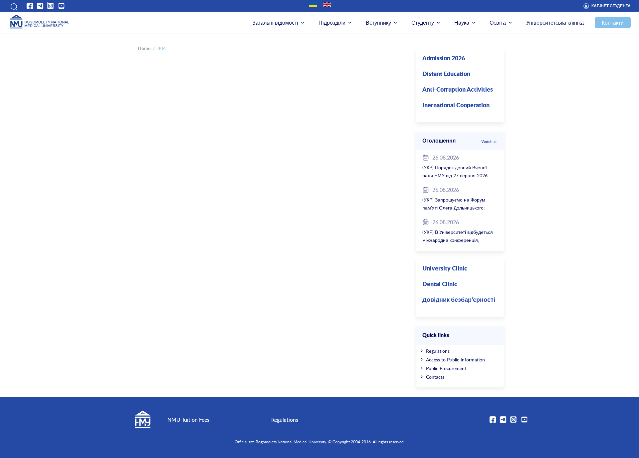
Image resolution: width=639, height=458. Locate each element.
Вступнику (378, 22)
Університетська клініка (555, 22)
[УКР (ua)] (313, 4)
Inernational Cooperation (456, 106)
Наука (461, 22)
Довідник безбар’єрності (458, 300)
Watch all (489, 141)
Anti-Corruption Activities (457, 90)
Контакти (613, 22)
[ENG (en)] (326, 4)
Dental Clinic (439, 284)
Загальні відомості (275, 22)
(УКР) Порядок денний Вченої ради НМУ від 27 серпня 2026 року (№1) (455, 175)
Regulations (438, 351)
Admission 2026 (443, 59)
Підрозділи (332, 22)
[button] (13, 5)
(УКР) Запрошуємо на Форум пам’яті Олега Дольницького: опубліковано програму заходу (455, 208)
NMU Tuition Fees (188, 419)
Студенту (422, 22)
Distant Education (446, 74)
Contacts (435, 377)
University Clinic (444, 269)
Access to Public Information (455, 359)
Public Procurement (446, 368)
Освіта (498, 22)
